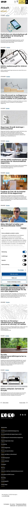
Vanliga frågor (4, 484)
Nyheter (7, 15)
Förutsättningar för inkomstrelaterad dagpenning (12, 437)
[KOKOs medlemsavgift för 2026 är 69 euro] (14, 60)
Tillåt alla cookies (14, 274)
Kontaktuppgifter (5, 481)
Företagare (3, 464)
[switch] (24, 256)
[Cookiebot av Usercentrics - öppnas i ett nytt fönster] (20, 228)
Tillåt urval (14, 278)
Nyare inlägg (22, 402)
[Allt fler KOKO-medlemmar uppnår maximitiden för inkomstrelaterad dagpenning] (14, 154)
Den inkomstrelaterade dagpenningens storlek (11, 434)
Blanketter (3, 477)
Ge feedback (6, 504)
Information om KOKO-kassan (7, 474)
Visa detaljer (21, 270)
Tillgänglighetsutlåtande (21, 504)
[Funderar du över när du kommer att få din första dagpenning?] (14, 187)
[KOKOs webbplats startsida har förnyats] (14, 382)
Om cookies (12, 504)
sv (17, 2)
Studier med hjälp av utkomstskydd (9, 454)
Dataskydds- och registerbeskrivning (18, 505)
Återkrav (3, 467)
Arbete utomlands (5, 461)
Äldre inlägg (5, 402)
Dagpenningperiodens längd (7, 441)
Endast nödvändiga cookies (14, 281)
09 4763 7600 (6, 496)
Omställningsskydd (5, 457)
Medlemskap (4, 427)
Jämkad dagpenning (5, 447)
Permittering (4, 444)
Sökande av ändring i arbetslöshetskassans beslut (12, 471)
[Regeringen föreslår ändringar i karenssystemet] (14, 122)
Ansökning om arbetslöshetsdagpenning (10, 430)
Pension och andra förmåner (7, 451)
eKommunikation (22, 2)
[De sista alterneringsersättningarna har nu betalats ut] (14, 350)
